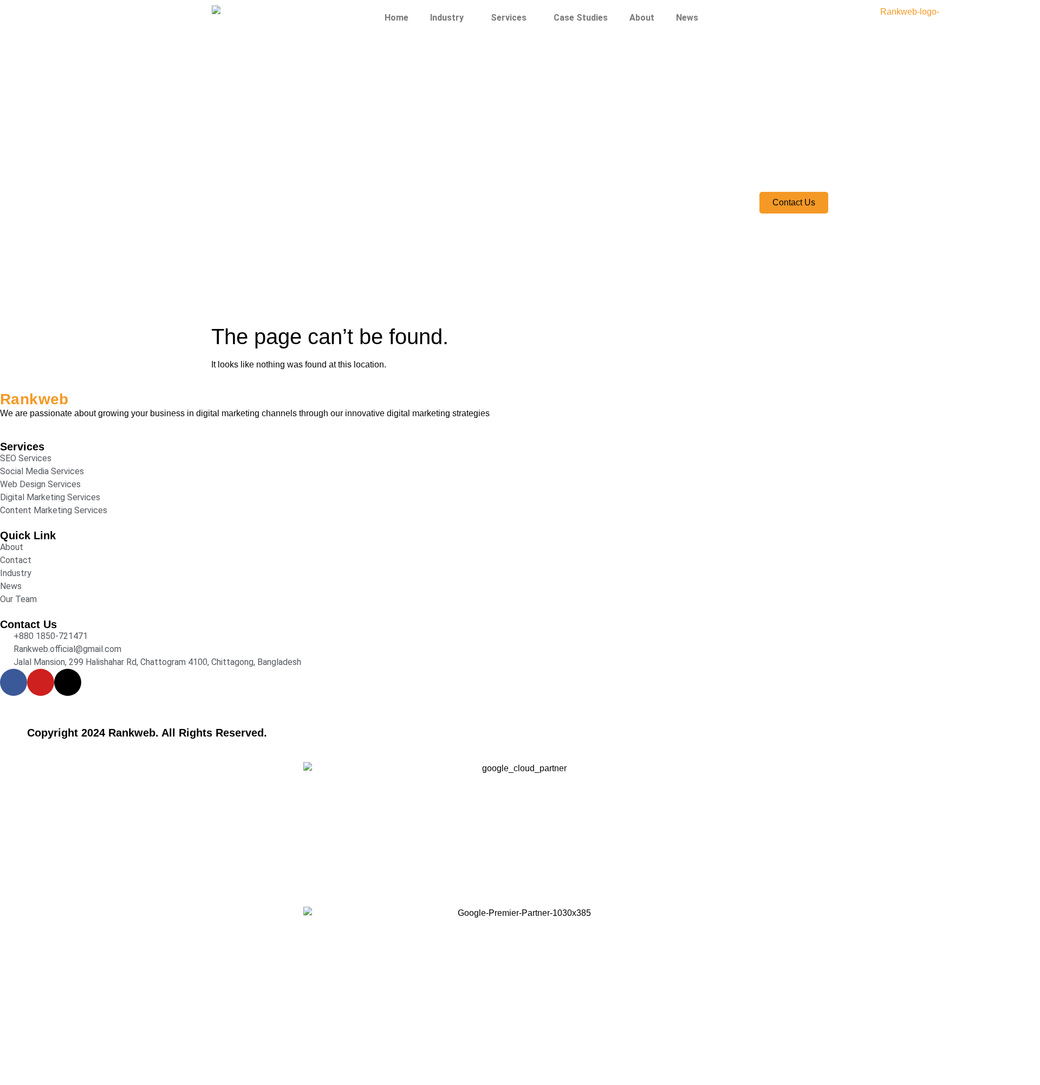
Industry (447, 17)
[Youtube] (40, 682)
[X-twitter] (67, 682)
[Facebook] (13, 682)
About (641, 17)
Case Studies (581, 17)
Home (396, 17)
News (687, 17)
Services (508, 17)
